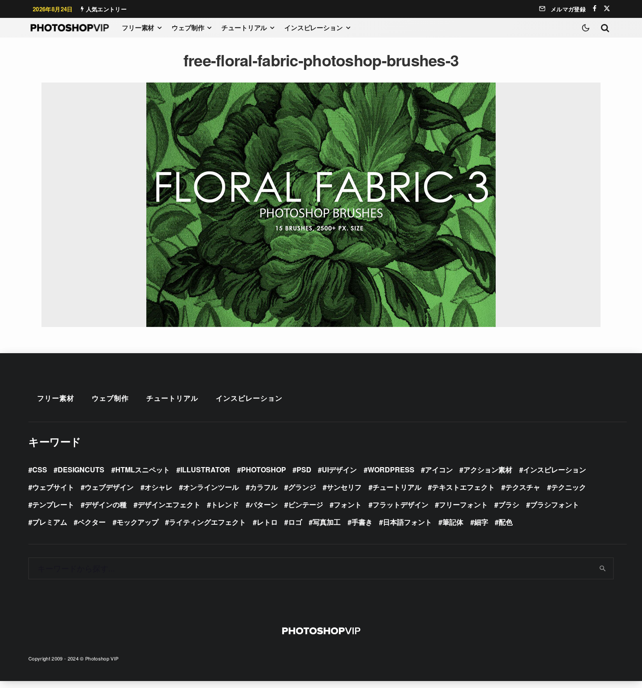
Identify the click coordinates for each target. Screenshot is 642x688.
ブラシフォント (554, 504)
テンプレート (53, 504)
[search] (603, 568)
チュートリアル (244, 27)
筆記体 (452, 522)
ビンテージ (305, 504)
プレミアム (49, 522)
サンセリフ (344, 487)
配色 (506, 522)
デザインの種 (106, 504)
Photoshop (263, 469)
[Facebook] (594, 8)
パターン (264, 504)
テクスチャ (522, 487)
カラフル (264, 487)
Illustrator (205, 469)
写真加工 (327, 522)
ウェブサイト (53, 487)
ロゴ (295, 522)
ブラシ (508, 504)
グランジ (302, 487)
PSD (304, 469)
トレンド (225, 504)
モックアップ (138, 522)
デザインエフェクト (169, 504)
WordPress (391, 469)
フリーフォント (463, 504)
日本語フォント (407, 522)
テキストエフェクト (463, 487)
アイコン (439, 469)
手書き (362, 522)
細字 (481, 522)
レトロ (267, 522)
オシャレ (159, 487)
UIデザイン (339, 469)
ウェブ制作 (188, 27)
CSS (39, 469)
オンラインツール (211, 487)
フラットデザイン (400, 504)
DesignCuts (81, 469)
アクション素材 (487, 469)
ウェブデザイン (109, 487)
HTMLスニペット (142, 469)
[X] (607, 8)
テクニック (568, 487)
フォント (348, 504)
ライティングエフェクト (207, 522)
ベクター (92, 522)
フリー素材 (138, 27)
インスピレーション (313, 27)
